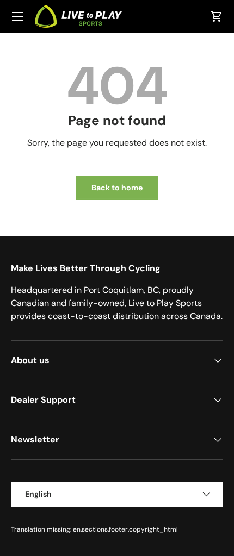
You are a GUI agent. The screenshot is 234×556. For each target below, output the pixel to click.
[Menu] (17, 16)
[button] (217, 16)
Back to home (117, 187)
